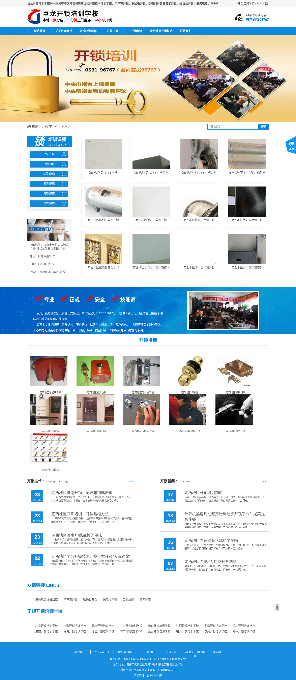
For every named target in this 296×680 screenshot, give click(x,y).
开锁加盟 (112, 30)
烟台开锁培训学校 (103, 631)
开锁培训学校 (246, 3)
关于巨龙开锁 (63, 30)
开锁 (45, 126)
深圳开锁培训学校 (244, 625)
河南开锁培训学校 (215, 625)
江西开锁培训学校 (187, 625)
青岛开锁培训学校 (74, 631)
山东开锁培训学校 (159, 625)
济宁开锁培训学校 (131, 631)
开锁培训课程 (88, 30)
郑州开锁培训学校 (244, 631)
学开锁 (53, 126)
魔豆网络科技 (154, 675)
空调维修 (128, 599)
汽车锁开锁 (70, 599)
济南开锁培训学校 (46, 631)
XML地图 (262, 3)
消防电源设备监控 (46, 599)
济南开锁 (145, 599)
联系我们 (185, 30)
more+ (132, 481)
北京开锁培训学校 (46, 625)
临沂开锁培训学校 (187, 631)
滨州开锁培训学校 (215, 631)
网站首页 (39, 30)
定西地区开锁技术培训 (161, 32)
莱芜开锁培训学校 (159, 631)
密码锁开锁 (90, 599)
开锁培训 (64, 126)
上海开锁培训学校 (74, 625)
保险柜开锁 (110, 599)
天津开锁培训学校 (103, 625)
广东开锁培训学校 (131, 625)
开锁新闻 (137, 30)
